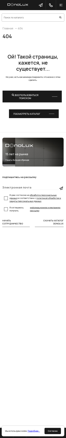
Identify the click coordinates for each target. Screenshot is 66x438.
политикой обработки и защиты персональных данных (35, 200)
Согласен (53, 431)
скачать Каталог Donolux (53, 222)
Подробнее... (34, 431)
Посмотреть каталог (26, 113)
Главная (8, 28)
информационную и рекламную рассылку (45, 209)
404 (20, 28)
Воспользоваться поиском (26, 96)
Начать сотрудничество (12, 222)
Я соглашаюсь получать (34, 209)
